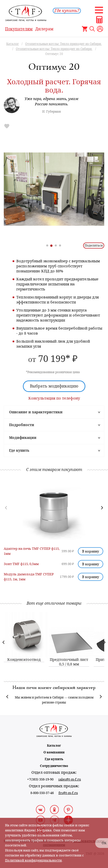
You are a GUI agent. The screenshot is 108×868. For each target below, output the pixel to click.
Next (104, 642)
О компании (54, 752)
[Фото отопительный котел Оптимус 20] (54, 189)
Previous (3, 642)
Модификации (22, 438)
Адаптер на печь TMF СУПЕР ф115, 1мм (32, 551)
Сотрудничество (54, 766)
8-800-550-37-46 (42, 793)
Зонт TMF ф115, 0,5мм (21, 564)
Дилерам (44, 29)
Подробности (21, 425)
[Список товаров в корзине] (84, 29)
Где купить (19, 450)
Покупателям (19, 29)
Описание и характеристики (36, 412)
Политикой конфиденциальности (33, 860)
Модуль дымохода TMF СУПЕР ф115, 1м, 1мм (29, 576)
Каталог (54, 745)
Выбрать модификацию (54, 386)
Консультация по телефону (54, 398)
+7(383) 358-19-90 (40, 779)
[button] (101, 507)
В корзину (90, 551)
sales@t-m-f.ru (69, 779)
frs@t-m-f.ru (68, 793)
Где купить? (67, 10)
